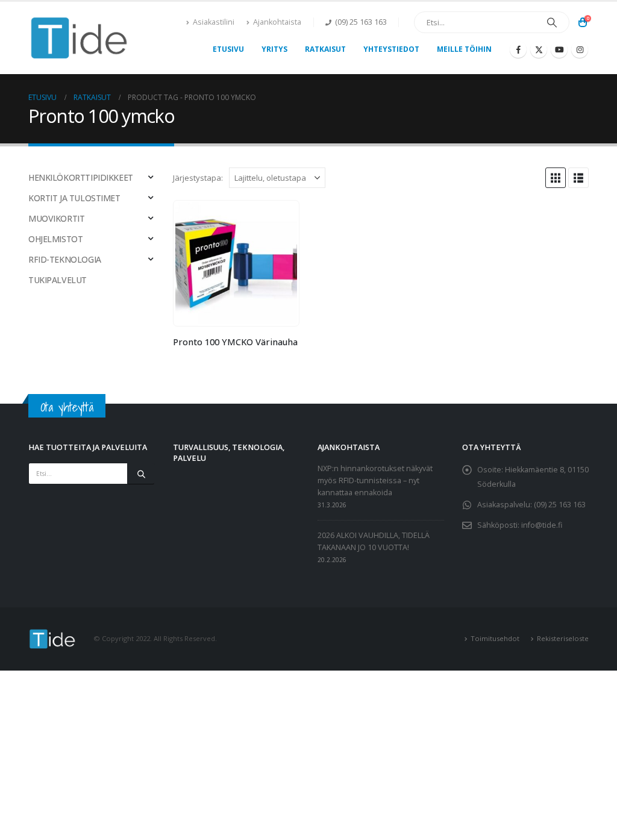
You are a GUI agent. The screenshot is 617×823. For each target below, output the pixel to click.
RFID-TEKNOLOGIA (64, 259)
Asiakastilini (213, 22)
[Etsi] (552, 22)
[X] (538, 49)
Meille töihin (464, 49)
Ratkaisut (325, 49)
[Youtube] (559, 49)
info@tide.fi (541, 525)
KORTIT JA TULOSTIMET (74, 198)
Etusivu (228, 49)
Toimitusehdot (495, 638)
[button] (555, 177)
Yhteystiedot (391, 49)
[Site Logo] (79, 37)
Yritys (274, 49)
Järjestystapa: (198, 177)
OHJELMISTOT (55, 239)
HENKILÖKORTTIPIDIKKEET (80, 177)
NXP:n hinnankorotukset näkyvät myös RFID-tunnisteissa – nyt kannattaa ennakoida (375, 480)
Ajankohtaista (277, 22)
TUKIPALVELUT (57, 280)
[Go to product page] (236, 263)
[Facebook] (518, 49)
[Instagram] (579, 49)
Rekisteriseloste (563, 638)
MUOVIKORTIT (56, 218)
